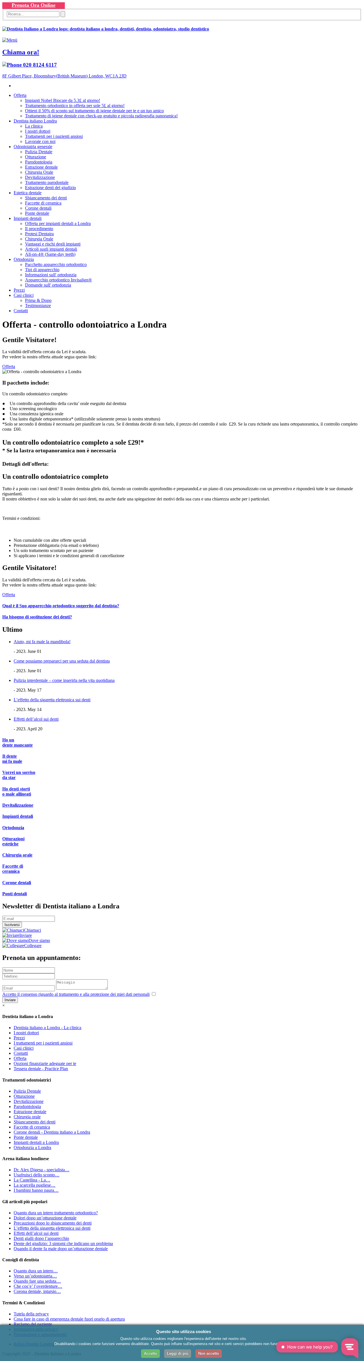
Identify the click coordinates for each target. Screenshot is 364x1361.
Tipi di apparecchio (42, 269)
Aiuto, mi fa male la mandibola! (42, 641)
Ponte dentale (37, 213)
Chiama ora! (20, 52)
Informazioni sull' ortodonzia (50, 274)
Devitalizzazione (40, 177)
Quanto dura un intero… (36, 1270)
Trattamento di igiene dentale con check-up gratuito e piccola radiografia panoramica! (101, 115)
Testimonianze (38, 305)
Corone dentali (38, 208)
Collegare (33, 945)
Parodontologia (38, 162)
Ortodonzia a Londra (32, 1147)
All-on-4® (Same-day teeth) (50, 254)
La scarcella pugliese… (34, 1185)
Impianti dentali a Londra (36, 1142)
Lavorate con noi (40, 141)
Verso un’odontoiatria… (35, 1276)
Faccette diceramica (12, 869)
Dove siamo (39, 940)
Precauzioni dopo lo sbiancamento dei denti (53, 1223)
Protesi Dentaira (39, 233)
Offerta (20, 95)
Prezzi (19, 290)
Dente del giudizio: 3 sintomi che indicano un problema (63, 1243)
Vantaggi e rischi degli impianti (52, 244)
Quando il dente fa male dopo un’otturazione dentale (61, 1248)
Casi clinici (24, 295)
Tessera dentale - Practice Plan (41, 1068)
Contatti (21, 310)
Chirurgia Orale (39, 172)
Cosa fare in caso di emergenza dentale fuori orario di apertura (69, 1319)
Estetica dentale (28, 192)
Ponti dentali (14, 893)
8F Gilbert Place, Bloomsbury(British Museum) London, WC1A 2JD (64, 75)
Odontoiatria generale (33, 146)
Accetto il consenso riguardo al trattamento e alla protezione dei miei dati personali (76, 994)
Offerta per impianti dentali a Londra (58, 223)
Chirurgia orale (17, 855)
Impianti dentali (28, 218)
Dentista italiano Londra (35, 120)
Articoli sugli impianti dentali (51, 249)
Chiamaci (32, 930)
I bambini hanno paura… (36, 1190)
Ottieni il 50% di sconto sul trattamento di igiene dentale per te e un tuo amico (94, 110)
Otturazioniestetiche (13, 841)
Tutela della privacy (31, 1313)
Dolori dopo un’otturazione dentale (45, 1217)
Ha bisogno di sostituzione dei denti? (37, 616)
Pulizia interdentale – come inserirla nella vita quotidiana (64, 680)
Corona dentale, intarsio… (37, 1291)
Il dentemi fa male (12, 759)
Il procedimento (39, 228)
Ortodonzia (24, 259)
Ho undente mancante (17, 742)
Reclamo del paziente (33, 1324)
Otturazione (35, 156)
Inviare (25, 935)
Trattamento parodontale (47, 182)
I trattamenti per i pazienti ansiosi (43, 1043)
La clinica (34, 126)
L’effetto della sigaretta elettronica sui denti (52, 699)
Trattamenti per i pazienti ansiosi (54, 136)
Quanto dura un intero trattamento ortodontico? (56, 1212)
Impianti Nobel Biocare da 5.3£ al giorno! (62, 100)
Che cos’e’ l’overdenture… (38, 1286)
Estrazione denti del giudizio (50, 187)
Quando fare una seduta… (37, 1281)
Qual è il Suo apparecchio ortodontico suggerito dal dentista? (60, 605)
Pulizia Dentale (38, 151)
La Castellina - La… (32, 1180)
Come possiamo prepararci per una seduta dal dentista (62, 661)
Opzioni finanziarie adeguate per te (45, 1063)
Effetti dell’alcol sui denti (36, 719)
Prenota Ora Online (33, 5)
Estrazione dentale (41, 167)
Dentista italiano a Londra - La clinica (47, 1027)
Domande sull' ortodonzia (48, 285)
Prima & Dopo (38, 300)
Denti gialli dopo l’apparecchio (41, 1238)
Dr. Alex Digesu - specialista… (41, 1169)
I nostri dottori (37, 131)
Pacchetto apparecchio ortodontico (56, 264)
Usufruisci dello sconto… (36, 1174)
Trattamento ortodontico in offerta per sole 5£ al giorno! (75, 105)
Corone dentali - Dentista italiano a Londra (52, 1132)
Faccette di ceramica (43, 203)
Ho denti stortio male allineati (16, 791)
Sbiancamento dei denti (46, 197)
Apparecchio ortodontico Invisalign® (58, 279)
